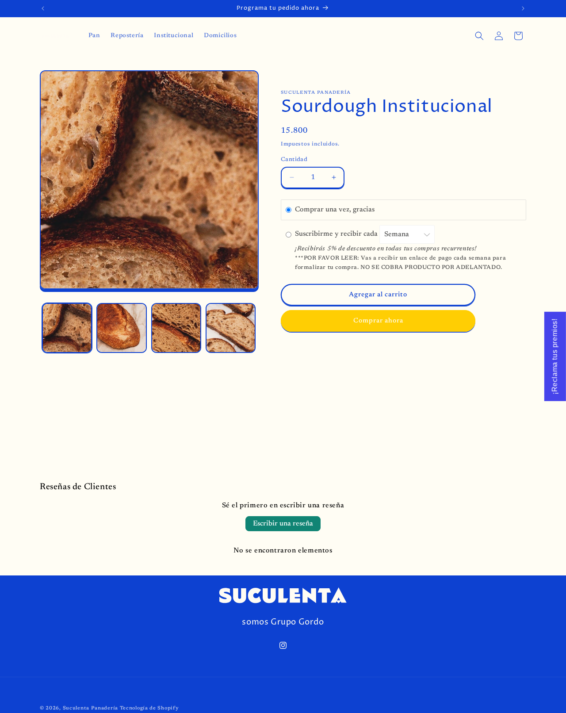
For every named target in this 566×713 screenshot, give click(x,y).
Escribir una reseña (283, 523)
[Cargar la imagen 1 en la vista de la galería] (67, 328)
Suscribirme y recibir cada (337, 234)
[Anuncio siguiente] (523, 8)
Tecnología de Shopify (149, 708)
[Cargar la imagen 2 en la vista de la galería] (121, 328)
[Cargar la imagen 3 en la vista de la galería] (176, 328)
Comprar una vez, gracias (335, 209)
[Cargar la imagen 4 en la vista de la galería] (231, 328)
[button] (479, 36)
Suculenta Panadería (90, 708)
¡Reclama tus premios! (554, 356)
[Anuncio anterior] (43, 8)
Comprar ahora (378, 321)
